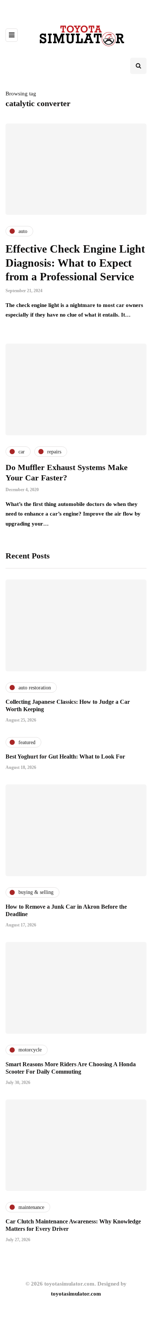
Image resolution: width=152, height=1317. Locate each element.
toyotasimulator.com (76, 1294)
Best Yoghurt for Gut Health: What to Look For (65, 756)
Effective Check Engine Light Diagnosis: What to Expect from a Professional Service (75, 263)
